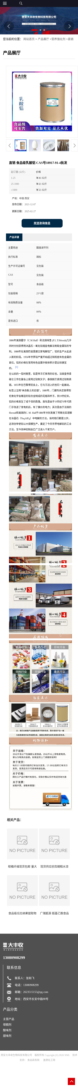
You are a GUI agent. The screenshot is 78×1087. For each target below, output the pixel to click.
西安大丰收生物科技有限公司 (16, 1055)
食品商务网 (33, 1060)
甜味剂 (7, 1035)
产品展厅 (43, 39)
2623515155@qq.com (35, 992)
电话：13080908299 (27, 985)
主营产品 (8, 1019)
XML (67, 1055)
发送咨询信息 (42, 223)
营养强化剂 (58, 39)
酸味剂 (7, 1030)
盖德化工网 (49, 1060)
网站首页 (29, 39)
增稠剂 (7, 1024)
